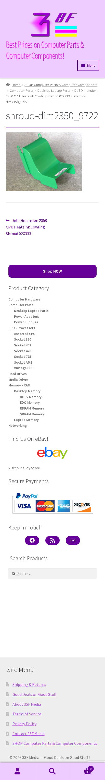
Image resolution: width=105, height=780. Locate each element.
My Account (17, 771)
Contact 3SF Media (28, 733)
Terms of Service (26, 713)
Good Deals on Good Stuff (34, 694)
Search (52, 771)
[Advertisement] (52, 616)
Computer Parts (22, 90)
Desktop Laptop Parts (54, 90)
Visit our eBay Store (24, 468)
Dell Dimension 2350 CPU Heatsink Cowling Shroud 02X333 (26, 227)
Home (16, 84)
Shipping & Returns (29, 684)
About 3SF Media (26, 704)
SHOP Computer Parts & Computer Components (60, 84)
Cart (81, 767)
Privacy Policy (24, 723)
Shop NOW (52, 271)
